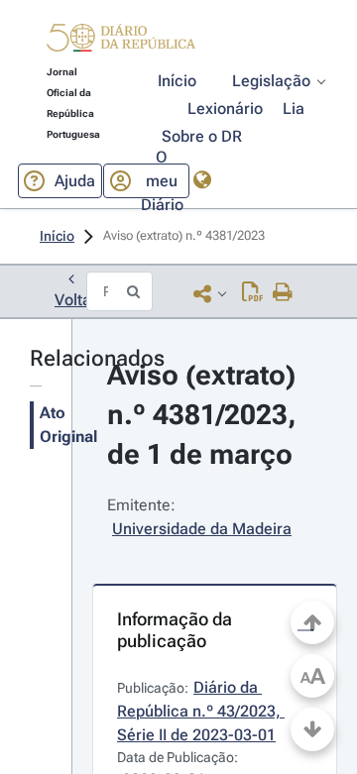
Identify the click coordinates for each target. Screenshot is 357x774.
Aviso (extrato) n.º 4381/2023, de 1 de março (205, 415)
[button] (121, 40)
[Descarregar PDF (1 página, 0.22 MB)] (252, 293)
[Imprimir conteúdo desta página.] (283, 293)
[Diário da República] (121, 42)
